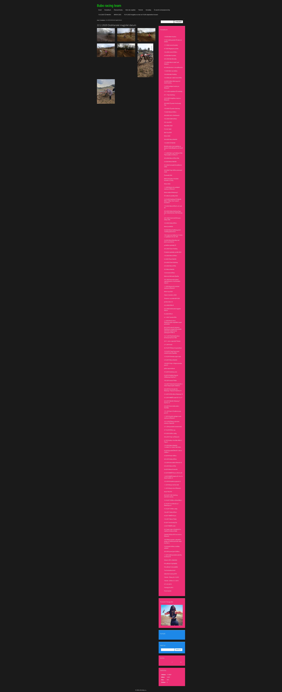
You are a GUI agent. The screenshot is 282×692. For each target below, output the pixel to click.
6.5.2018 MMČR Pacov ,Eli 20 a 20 (173, 473)
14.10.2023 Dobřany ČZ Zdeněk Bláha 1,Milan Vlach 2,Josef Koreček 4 (172, 200)
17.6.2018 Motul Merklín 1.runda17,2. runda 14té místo (172, 446)
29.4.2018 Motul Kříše (170, 466)
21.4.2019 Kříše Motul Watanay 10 (173, 394)
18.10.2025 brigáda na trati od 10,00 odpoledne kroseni (141, 14)
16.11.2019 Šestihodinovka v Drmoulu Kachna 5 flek (172, 336)
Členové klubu (118, 10)
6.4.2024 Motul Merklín (170, 161)
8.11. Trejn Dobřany (169, 95)
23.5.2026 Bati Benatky (170, 59)
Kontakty (148, 10)
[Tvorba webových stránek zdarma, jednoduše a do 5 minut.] (146, 690)
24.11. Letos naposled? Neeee (172, 341)
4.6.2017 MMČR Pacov (170, 515)
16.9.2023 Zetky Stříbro (170, 223)
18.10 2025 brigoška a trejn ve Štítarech (172, 99)
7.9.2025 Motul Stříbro (170, 112)
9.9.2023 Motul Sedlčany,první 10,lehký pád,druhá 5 (172, 230)
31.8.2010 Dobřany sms (170, 372)
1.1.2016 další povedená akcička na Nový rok (173, 555)
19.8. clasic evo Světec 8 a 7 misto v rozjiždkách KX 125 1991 (173, 236)
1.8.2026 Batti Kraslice (170, 36)
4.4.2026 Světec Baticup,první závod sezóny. (172, 82)
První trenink (167, 591)
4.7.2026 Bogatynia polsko (171, 48)
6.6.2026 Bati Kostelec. (170, 55)
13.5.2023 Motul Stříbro (170, 255)
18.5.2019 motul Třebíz (170, 380)
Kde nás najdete (130, 10)
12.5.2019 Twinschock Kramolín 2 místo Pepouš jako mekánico (173, 384)
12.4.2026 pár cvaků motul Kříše (173, 78)
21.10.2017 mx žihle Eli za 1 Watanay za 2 (171, 504)
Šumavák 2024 (168, 175)
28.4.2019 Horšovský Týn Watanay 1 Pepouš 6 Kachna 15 (172, 390)
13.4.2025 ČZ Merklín (104, 14)
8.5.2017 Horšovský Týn (170, 522)
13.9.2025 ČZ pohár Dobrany (172, 108)
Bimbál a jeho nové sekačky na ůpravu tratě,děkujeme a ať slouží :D (173, 147)
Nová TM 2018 (168, 491)
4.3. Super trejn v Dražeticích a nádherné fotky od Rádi (172, 530)
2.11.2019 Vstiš (168, 344)
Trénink (140, 10)
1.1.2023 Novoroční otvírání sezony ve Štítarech (171, 287)
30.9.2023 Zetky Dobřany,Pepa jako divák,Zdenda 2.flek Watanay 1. (173, 212)
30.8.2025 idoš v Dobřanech (171, 115)
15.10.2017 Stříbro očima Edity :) (173, 500)
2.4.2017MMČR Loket (170, 526)
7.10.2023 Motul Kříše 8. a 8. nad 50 (173, 207)
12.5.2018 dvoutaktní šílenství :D (173, 462)
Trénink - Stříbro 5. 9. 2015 (171, 580)
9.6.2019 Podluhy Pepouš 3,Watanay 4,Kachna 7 (171, 376)
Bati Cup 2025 (168, 132)
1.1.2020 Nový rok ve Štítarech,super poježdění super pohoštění (173, 322)
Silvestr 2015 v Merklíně (170, 560)
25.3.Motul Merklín (169, 269)
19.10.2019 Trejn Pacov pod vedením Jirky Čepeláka (171, 352)
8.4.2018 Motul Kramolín (171, 469)
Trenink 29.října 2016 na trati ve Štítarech (172, 535)
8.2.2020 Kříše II (168, 314)
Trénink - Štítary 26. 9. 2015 (171, 577)
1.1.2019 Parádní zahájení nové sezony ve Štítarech (172, 417)
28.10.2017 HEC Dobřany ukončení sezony (171, 496)
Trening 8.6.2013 (168, 587)
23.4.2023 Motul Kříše (170, 266)
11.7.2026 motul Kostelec (171, 45)
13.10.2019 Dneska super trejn (172, 356)
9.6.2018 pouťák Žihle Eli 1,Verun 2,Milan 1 (173, 451)
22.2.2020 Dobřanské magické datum (172, 309)
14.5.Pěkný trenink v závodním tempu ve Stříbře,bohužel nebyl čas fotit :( (172, 541)
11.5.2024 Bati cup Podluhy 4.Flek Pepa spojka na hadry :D (173, 154)
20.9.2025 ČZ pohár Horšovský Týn (172, 104)
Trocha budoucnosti (169, 570)
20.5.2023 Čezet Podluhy (170, 249)
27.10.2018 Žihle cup (169, 430)
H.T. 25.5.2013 (168, 584)
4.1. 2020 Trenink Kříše (170, 317)
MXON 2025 (117, 14)
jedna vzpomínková (169, 368)
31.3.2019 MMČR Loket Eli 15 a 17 (173, 397)
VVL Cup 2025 (168, 122)
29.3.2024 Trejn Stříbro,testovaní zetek (173, 171)
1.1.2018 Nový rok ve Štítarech (172, 488)
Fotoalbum (107, 10)
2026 (174, 662)
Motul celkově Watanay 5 (171, 192)
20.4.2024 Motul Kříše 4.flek (171, 158)
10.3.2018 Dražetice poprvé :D (172, 481)
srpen (170, 662)
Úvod (99, 10)
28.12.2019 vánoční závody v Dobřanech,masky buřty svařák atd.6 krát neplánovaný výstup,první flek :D (172, 330)
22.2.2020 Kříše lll (169, 305)
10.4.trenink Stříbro (169, 273)
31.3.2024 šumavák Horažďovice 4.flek (173, 166)
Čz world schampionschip (162, 10)
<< (162, 662)
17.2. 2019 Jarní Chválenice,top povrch (172, 412)
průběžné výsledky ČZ (170, 245)
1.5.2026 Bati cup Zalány (170, 71)
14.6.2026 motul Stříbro (170, 52)
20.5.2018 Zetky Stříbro (170, 459)
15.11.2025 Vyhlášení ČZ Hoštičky (173, 91)
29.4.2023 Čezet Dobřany (171, 262)
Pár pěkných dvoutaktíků (171, 567)
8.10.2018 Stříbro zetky (170, 433)
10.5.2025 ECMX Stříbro (170, 119)
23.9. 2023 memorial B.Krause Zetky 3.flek (172, 218)
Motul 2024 (167, 184)
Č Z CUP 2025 (167, 129)
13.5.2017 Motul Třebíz (170, 519)
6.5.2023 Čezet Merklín (170, 259)
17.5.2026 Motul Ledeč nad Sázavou (171, 63)
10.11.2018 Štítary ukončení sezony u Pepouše (171, 422)
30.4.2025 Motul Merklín (170, 139)
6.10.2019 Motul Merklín (170, 360)
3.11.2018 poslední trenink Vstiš (173, 426)
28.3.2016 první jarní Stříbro (171, 551)
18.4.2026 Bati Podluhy (170, 74)
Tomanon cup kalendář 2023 (172, 298)
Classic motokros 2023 (170, 295)
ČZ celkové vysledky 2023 (171, 196)
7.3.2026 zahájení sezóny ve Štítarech (171, 87)
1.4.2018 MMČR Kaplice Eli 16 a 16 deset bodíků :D (173, 477)
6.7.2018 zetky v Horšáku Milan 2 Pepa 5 (173, 441)
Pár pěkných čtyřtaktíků (170, 563)
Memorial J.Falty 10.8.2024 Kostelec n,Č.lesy (171, 179)
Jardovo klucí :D (168, 302)
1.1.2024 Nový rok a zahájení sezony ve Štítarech (172, 188)
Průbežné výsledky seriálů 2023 (172, 252)
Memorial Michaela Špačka (171, 276)
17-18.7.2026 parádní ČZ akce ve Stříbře (173, 41)
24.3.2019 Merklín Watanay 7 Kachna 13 (172, 402)
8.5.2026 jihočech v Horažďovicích (173, 67)
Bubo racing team (109, 6)
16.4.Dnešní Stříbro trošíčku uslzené (172, 547)
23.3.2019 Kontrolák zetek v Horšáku (171, 407)
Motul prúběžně (168, 226)
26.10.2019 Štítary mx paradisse (173, 348)
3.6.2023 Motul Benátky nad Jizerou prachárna (171, 241)
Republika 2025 (168, 125)
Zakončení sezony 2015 (170, 574)
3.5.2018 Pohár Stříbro (170, 455)
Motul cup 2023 (168, 291)
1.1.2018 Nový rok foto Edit (171, 485)
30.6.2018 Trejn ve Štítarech (171, 437)
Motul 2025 (167, 136)
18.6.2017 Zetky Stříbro (170, 512)
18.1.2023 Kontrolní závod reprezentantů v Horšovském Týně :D (172, 281)
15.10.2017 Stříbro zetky (170, 509)
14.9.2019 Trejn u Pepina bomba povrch (173, 364)
